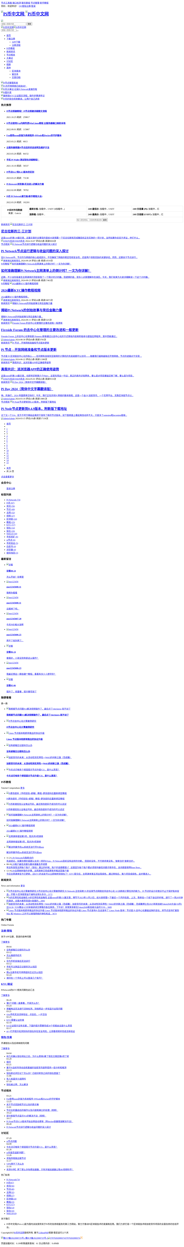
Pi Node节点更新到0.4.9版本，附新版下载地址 (34, 408)
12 (7, 455)
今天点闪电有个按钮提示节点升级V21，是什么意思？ (32, 776)
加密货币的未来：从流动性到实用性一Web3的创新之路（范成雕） (38, 763)
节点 (10, 509)
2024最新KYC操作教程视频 (21, 290)
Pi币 (10, 503)
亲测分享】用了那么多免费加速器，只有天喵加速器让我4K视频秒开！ (40, 1169)
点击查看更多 (7, 477)
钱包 (10, 528)
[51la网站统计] (81, 1238)
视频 (10, 516)
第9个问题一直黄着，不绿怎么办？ (23, 1003)
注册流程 (16, 45)
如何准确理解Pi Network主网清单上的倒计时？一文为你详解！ (46, 270)
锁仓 (10, 531)
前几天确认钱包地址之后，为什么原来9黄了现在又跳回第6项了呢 (37, 1056)
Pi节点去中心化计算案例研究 (20, 727)
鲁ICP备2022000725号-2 (37, 1238)
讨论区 (9, 61)
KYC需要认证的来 (15, 1020)
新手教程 (44, 3)
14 (7, 460)
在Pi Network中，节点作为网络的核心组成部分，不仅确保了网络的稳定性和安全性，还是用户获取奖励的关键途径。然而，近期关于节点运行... (69, 257)
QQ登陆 (22, 6)
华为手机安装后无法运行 (18, 961)
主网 (10, 512)
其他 (8, 68)
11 (7, 453)
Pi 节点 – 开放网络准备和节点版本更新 (29, 349)
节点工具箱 (6, 3)
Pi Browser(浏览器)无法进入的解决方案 (25, 184)
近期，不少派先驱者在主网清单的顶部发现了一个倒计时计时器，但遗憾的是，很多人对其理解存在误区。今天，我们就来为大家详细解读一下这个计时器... (75, 277)
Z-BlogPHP (43, 1233)
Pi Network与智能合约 (22, 858)
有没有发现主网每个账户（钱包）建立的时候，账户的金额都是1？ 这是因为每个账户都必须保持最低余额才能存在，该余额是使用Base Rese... (73, 867)
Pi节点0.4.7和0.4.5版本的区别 (20, 172)
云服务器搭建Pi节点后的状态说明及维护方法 (27, 147)
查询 (105, 220)
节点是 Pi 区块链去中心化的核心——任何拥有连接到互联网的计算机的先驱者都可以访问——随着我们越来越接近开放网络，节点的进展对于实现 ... (71, 356)
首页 (8, 35)
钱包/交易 (6, 1037)
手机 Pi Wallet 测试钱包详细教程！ (22, 160)
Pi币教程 (10, 48)
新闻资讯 (10, 52)
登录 (33, 6)
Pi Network (13, 500)
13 (7, 458)
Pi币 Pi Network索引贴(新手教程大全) (24, 196)
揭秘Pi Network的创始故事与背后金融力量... (22, 317)
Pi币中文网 (19, 1233)
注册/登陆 (6, 930)
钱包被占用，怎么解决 (17, 1084)
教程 (10, 522)
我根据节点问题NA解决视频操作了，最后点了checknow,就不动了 (37, 715)
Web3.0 (11, 534)
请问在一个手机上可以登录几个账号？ (24, 978)
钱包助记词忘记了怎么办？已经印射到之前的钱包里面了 (33, 1073)
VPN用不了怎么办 (15, 1164)
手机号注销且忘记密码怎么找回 (21, 967)
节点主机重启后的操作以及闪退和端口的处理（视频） (32, 1110)
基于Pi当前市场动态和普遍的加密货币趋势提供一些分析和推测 (36, 1067)
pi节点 (10, 540)
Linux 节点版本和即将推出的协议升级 (24, 739)
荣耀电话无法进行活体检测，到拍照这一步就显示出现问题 (34, 1009)
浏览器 (11, 550)
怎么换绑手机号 (14, 955)
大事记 (9, 58)
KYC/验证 (7, 984)
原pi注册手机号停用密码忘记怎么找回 (24, 972)
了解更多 (5, 942)
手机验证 (12, 543)
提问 (8, 1062)
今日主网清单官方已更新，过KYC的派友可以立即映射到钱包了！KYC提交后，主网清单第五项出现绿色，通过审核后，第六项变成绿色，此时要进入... (78, 874)
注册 (28, 6)
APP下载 (16, 42)
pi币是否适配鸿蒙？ (15, 1153)
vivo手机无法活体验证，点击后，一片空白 (26, 1014)
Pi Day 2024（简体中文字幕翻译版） (27, 389)
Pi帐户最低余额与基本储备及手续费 (29, 864)
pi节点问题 (11, 1141)
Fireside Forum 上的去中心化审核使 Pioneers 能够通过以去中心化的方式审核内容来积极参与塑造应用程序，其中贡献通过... (59, 336)
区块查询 (16, 71)
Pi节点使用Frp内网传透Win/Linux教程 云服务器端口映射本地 (35, 123)
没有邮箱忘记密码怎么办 (18, 751)
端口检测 (16, 3)
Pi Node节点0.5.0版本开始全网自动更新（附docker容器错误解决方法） (39, 1121)
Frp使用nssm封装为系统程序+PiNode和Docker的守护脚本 (34, 135)
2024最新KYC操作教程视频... (15, 297)
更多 (22, 788)
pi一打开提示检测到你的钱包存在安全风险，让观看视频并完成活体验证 (40, 1031)
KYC (10, 525)
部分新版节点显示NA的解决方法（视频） (26, 1116)
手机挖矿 (12, 537)
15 (7, 463)
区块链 (11, 519)
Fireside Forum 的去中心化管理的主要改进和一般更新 (40, 330)
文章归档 (16, 77)
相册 (8, 64)
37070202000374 (72, 1238)
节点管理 (35, 3)
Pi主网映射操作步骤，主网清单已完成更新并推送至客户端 (40, 871)
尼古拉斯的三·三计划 (16, 231)
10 (7, 450)
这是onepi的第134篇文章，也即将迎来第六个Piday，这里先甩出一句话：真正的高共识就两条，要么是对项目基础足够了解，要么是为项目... (67, 376)
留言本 (15, 74)
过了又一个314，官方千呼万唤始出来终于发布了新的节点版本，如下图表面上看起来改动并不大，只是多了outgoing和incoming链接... (64, 415)
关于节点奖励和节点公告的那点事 (22, 1104)
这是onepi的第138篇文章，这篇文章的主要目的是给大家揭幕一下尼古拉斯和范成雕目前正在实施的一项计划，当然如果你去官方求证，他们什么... (70, 238)
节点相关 (10, 55)
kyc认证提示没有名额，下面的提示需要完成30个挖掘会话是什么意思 (39, 1026)
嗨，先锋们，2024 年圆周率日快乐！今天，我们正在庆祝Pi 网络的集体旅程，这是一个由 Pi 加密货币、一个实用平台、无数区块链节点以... (67, 395)
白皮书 (11, 546)
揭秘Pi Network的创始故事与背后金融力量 (31, 310)
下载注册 (10, 39)
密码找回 (12, 553)
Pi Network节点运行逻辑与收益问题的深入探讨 (35, 251)
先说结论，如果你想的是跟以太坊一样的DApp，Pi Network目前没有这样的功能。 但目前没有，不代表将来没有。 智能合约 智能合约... (70, 861)
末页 (8, 468)
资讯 (10, 506)
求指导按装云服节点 (16, 1158)
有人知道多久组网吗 (16, 1079)
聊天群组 (26, 3)
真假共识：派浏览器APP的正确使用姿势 (30, 369)
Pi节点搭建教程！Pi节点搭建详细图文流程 (26, 111)
